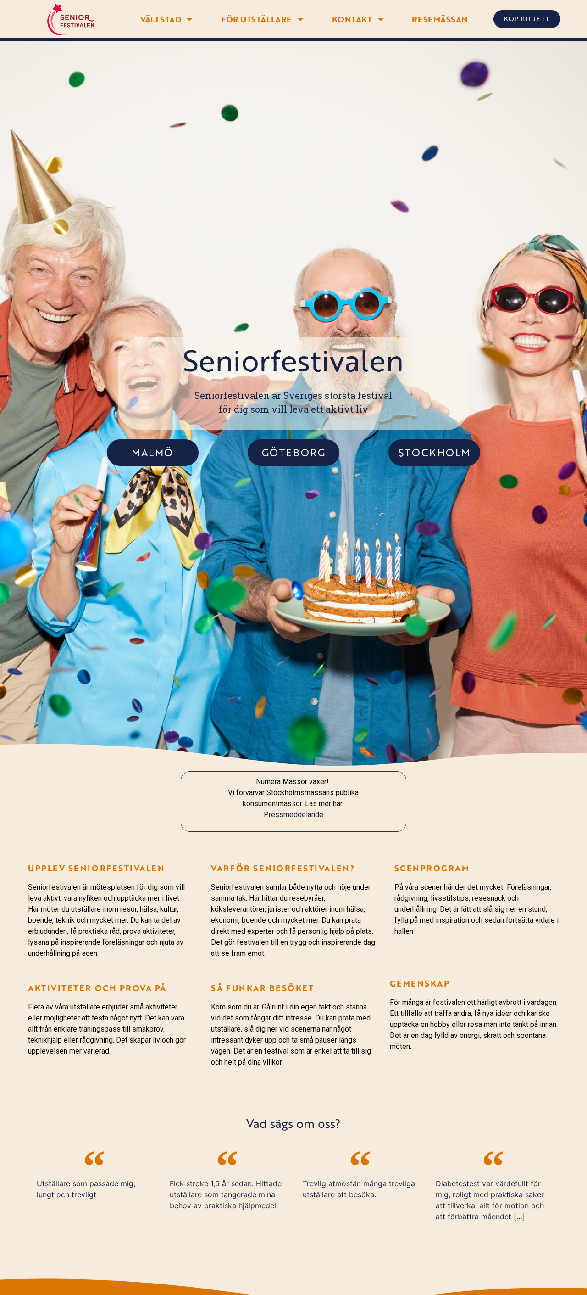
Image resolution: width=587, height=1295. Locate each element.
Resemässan (440, 19)
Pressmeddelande (293, 814)
